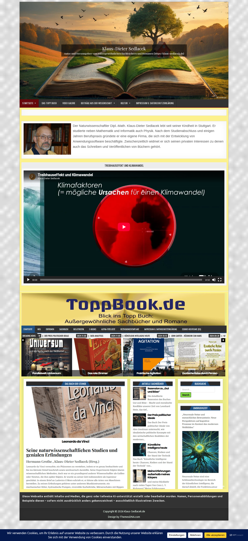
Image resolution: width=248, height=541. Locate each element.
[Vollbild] (219, 280)
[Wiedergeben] (28, 280)
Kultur (124, 103)
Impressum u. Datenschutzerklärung (155, 103)
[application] (124, 226)
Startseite (27, 103)
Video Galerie (68, 103)
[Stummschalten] (214, 280)
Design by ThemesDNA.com (124, 516)
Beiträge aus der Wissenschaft (96, 103)
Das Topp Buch (49, 103)
